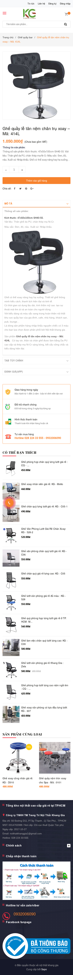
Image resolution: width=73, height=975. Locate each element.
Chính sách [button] (14, 845)
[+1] (32, 188)
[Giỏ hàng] (66, 14)
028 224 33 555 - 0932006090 (42, 438)
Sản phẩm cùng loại (22, 734)
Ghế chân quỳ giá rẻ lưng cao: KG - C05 (43, 573)
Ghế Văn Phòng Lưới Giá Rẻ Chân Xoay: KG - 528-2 (43, 530)
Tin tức (31, 3)
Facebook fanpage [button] (18, 922)
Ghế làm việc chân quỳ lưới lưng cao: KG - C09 (44, 642)
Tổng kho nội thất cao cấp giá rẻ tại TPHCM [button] (35, 805)
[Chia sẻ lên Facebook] (14, 188)
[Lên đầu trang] (61, 968)
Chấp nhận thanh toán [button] (21, 856)
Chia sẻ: (7, 188)
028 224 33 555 (19, 837)
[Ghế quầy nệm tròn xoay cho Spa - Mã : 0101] (54, 758)
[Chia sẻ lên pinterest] (26, 188)
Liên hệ (41, 3)
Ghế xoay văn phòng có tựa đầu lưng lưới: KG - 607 (44, 709)
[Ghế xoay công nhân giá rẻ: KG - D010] (18, 758)
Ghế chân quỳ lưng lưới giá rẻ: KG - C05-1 (44, 506)
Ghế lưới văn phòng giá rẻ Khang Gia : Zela (42, 664)
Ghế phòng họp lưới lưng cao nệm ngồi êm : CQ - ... (44, 687)
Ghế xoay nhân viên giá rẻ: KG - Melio (42, 484)
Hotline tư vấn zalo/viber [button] (22, 905)
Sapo (44, 969)
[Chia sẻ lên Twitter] (20, 188)
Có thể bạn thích (19, 453)
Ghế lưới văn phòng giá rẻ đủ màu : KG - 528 (43, 597)
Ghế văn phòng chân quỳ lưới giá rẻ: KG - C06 (44, 553)
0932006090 (25, 914)
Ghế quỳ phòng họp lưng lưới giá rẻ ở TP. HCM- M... (44, 620)
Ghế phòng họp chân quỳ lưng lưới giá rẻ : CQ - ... (44, 463)
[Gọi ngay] (9, 502)
